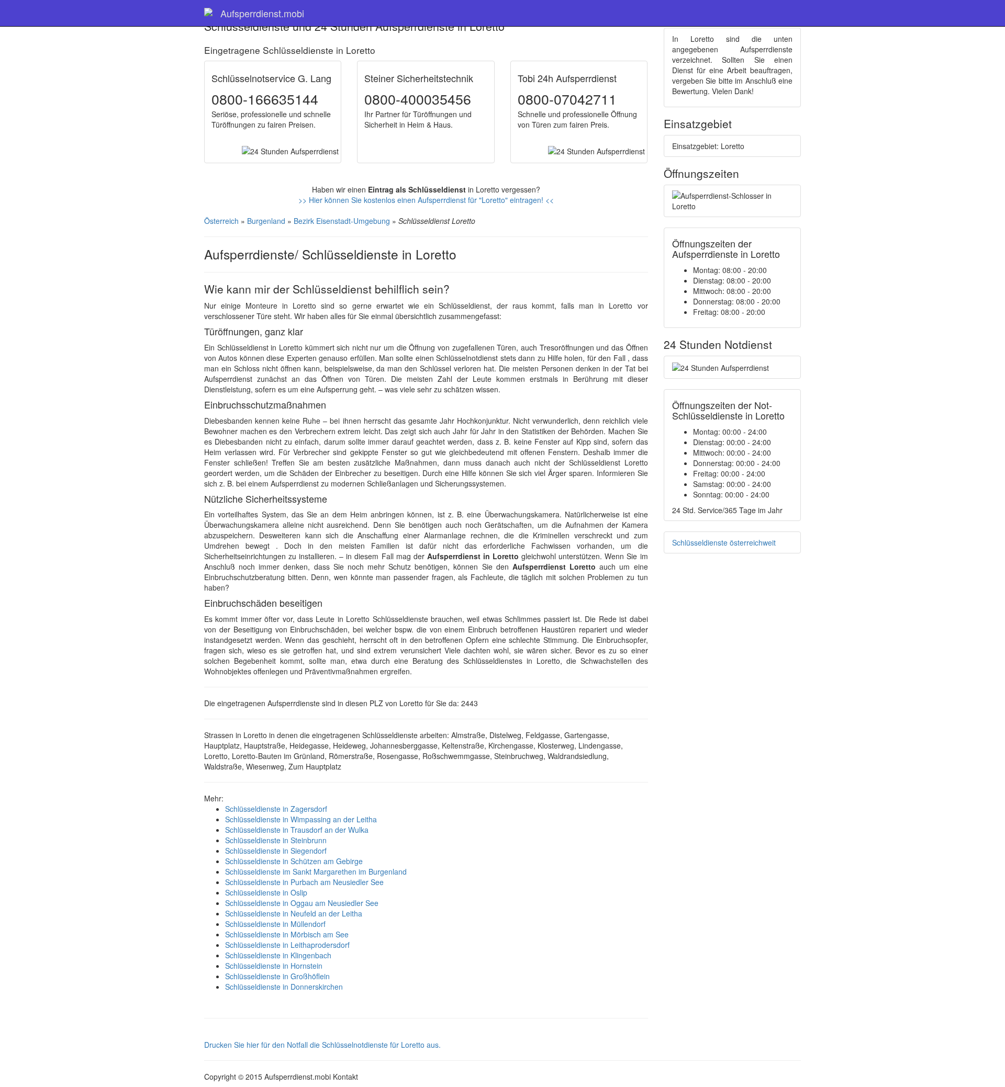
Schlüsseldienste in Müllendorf (275, 924)
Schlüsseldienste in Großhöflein (277, 976)
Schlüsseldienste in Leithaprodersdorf (287, 944)
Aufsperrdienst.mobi (262, 13)
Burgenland (266, 221)
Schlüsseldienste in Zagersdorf (276, 808)
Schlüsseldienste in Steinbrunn (276, 840)
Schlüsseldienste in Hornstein (273, 965)
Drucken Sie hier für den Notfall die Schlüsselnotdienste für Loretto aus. (322, 1044)
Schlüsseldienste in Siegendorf (276, 850)
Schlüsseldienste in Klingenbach (278, 955)
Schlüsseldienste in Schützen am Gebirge (294, 861)
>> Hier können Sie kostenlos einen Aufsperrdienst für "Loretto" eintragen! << (426, 200)
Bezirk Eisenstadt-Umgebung (342, 221)
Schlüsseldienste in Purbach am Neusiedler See (304, 882)
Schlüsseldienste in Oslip (266, 892)
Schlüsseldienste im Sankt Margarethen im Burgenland (316, 871)
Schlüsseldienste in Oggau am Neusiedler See (301, 903)
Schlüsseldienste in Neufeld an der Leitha (293, 913)
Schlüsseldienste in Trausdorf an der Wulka (296, 829)
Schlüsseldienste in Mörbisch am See (287, 934)
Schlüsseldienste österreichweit (724, 542)
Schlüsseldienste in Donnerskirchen (284, 986)
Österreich (221, 221)
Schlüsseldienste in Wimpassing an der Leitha (301, 819)
